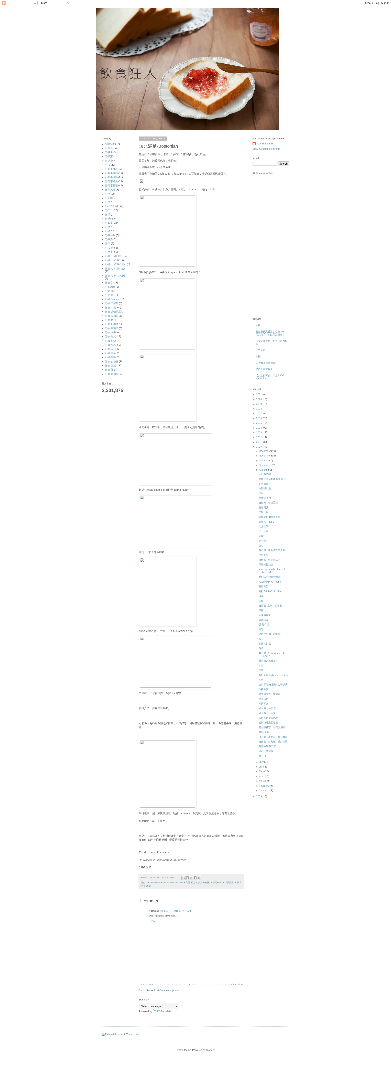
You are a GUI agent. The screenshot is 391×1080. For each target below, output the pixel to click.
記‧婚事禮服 (111, 181)
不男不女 (263, 703)
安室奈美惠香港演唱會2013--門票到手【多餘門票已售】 (271, 333)
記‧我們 (109, 218)
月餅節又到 (265, 498)
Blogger (210, 1050)
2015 (259, 423)
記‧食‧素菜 (110, 353)
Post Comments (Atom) (166, 990)
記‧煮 (107, 227)
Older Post (237, 984)
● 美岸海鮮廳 (202, 882)
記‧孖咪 (109, 198)
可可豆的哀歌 (266, 751)
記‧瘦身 (109, 239)
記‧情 (107, 214)
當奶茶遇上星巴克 (268, 717)
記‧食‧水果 (110, 332)
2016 (259, 418)
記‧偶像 (109, 152)
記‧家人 (109, 202)
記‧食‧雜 (109, 369)
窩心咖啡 (263, 540)
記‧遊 (107, 290)
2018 (259, 408)
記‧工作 (109, 210)
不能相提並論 (266, 564)
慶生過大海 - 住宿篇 (269, 694)
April (262, 776)
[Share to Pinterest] (199, 878)
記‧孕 (107, 193)
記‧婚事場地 (111, 173)
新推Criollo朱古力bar (270, 591)
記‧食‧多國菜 (111, 315)
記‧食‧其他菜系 (113, 311)
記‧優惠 (109, 156)
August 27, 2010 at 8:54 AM (175, 911)
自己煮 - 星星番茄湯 (269, 559)
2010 (259, 446)
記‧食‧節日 (110, 349)
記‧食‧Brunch (112, 299)
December (265, 451)
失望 (261, 670)
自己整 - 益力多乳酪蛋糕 (272, 550)
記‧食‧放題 (110, 320)
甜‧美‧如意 (264, 624)
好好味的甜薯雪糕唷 (270, 576)
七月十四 (263, 526)
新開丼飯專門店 (267, 746)
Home (192, 984)
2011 (259, 442)
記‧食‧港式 (110, 336)
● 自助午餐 (216, 882)
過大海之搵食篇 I (268, 660)
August (263, 469)
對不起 (262, 756)
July (261, 762)
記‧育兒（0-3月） (114, 256)
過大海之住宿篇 (267, 708)
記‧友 (107, 164)
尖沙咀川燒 (265, 488)
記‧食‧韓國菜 (111, 373)
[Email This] (183, 878)
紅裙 (258, 325)
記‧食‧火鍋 (110, 340)
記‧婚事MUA (111, 168)
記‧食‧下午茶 (111, 303)
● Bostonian (154, 882)
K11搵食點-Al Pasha (270, 581)
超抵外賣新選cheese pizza (273, 675)
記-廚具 (109, 148)
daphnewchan (265, 143)
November (265, 455)
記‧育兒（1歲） (113, 260)
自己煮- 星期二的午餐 (270, 605)
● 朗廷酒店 (189, 882)
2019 (259, 404)
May (261, 771)
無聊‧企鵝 (264, 732)
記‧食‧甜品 (110, 344)
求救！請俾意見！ (265, 369)
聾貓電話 (263, 586)
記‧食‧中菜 (110, 307)
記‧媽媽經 (110, 189)
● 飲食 (238, 882)
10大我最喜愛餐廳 (266, 362)
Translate (166, 1011)
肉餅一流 (263, 512)
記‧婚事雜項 (111, 185)
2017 (259, 413)
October (263, 460)
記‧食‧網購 (110, 357)
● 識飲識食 (228, 882)
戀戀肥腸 (263, 555)
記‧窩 (107, 243)
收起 (261, 493)
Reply (152, 921)
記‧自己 (109, 282)
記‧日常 (109, 222)
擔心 (261, 545)
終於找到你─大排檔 (269, 634)
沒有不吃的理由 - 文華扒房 (273, 684)
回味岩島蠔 (265, 615)
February (264, 785)
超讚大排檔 (265, 643)
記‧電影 (109, 295)
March (263, 781)
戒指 (261, 536)
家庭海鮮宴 (265, 474)
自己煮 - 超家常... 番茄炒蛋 (273, 737)
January (264, 790)
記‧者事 (109, 251)
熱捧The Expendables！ (272, 478)
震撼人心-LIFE (266, 521)
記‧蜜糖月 (110, 286)
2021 (259, 394)
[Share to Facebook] (195, 878)
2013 (259, 432)
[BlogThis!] (187, 878)
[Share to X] (191, 878)
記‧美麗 (109, 247)
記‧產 (107, 231)
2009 (259, 796)
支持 (258, 356)
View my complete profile (266, 148)
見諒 (261, 629)
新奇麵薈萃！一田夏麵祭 (272, 727)
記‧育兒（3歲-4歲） (115, 268)
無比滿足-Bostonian (269, 516)
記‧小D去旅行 (112, 206)
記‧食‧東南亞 (111, 328)
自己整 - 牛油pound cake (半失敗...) (272, 654)
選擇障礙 (263, 619)
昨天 (261, 679)
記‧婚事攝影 (111, 177)
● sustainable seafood (172, 882)
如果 (261, 665)
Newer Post (146, 984)
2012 (259, 437)
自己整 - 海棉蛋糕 (268, 502)
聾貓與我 (263, 507)
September (265, 465)
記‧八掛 (109, 160)
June (262, 766)
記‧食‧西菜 (146, 886)
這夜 (261, 596)
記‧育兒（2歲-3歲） (115, 264)
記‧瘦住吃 (110, 235)
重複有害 (263, 689)
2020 (259, 399)
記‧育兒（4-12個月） (116, 275)
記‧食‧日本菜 (111, 324)
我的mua (260, 350)
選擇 (261, 610)
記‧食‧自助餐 (111, 361)
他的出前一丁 (266, 483)
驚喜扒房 (263, 699)
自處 (261, 648)
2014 (259, 427)
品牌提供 (110, 144)
